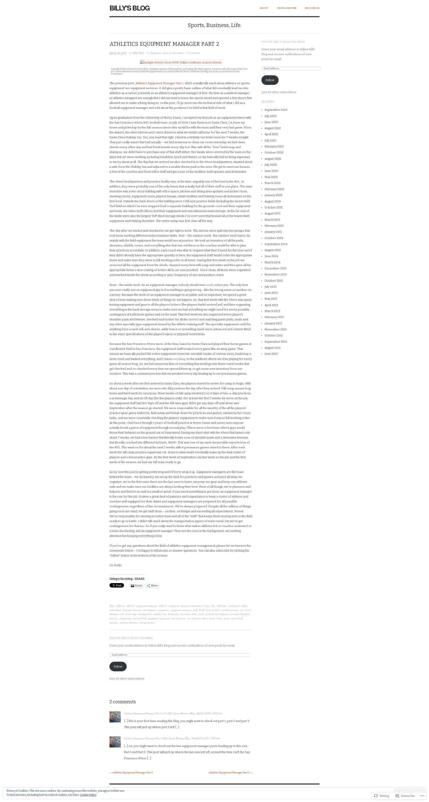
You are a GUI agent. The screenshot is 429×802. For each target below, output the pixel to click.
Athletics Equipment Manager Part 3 (229, 772)
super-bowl (236, 618)
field (195, 610)
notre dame (191, 614)
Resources (312, 8)
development (149, 610)
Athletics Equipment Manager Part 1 (159, 83)
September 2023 (276, 109)
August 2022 (273, 128)
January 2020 (273, 195)
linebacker (173, 614)
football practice (230, 610)
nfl (181, 614)
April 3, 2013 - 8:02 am (209, 713)
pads (201, 614)
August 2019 (273, 201)
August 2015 (273, 213)
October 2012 (274, 335)
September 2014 (276, 244)
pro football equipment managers (151, 618)
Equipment (155, 53)
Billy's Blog (129, 8)
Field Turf (204, 610)
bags (207, 605)
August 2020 (273, 158)
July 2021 (270, 140)
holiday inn (160, 614)
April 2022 (271, 134)
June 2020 (271, 170)
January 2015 (273, 231)
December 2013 (275, 268)
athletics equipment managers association (181, 605)
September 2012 (276, 341)
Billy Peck (138, 53)
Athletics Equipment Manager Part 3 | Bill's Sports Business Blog (157, 738)
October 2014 (274, 238)
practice (113, 618)
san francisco (178, 618)
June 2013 (271, 292)
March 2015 (272, 219)
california (221, 605)
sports (226, 618)
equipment (163, 610)
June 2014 (271, 256)
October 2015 (274, 207)
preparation (126, 618)
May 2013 (271, 298)
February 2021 (274, 146)
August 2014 (273, 250)
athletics (120, 605)
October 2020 (274, 152)
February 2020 (274, 189)
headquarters (145, 614)
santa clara (216, 618)
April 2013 (271, 305)
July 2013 (270, 286)
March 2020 (273, 183)
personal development (216, 614)
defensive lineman (132, 610)
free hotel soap (129, 614)
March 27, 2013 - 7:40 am (206, 738)
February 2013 (274, 317)
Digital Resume (287, 8)
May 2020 (271, 177)
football (216, 610)
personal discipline (240, 614)
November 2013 (276, 274)
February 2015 (274, 225)
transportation (147, 622)
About (264, 8)
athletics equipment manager (141, 605)
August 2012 (273, 347)
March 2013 (272, 311)
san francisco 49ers (197, 618)
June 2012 (271, 353)
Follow (118, 666)
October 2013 (274, 280)
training (113, 622)
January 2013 (273, 323)
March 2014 (272, 262)
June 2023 (271, 122)
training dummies (129, 622)
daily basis (115, 610)
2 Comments (193, 53)
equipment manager (180, 610)
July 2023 (271, 116)
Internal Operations (173, 53)
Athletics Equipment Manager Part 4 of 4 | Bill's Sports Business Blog (159, 713)
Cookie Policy (88, 794)
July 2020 (271, 164)
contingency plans (237, 605)
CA (212, 605)
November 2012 (276, 329)
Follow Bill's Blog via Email (131, 638)
